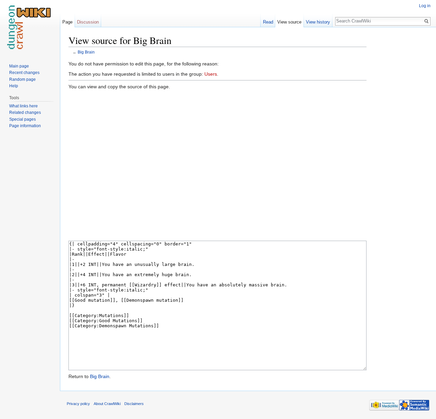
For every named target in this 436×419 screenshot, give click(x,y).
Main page (19, 66)
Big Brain (86, 52)
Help (13, 86)
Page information (25, 125)
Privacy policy (78, 404)
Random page (22, 79)
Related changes (25, 112)
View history (318, 22)
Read (268, 22)
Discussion (88, 22)
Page (67, 22)
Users (210, 74)
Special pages (22, 119)
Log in (425, 5)
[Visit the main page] (30, 27)
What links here (23, 106)
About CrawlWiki (107, 404)
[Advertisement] (400, 136)
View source (289, 22)
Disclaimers (134, 404)
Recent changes (24, 72)
